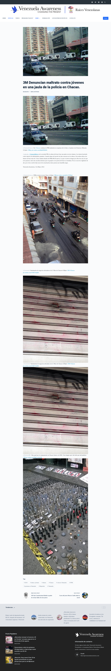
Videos (17, 18)
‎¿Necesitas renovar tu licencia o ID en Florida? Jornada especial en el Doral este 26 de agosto (25, 639)
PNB (71, 582)
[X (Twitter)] (98, 2)
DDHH (37, 18)
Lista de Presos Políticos (59, 18)
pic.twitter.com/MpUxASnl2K (34, 457)
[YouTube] (102, 2)
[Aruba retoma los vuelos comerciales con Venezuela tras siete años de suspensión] (33, 617)
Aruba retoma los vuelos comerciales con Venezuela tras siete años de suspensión (46, 617)
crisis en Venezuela (61, 582)
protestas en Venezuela (30, 586)
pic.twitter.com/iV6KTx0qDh (31, 272)
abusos (44, 582)
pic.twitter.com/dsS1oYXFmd (64, 175)
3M (55, 175)
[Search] (104, 2)
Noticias (10, 18)
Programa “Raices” (27, 18)
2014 (25, 582)
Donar (105, 18)
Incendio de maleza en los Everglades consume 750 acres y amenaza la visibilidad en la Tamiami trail (97, 617)
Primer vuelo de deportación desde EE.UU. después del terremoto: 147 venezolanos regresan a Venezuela (15, 617)
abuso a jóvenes (34, 582)
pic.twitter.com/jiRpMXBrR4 (39, 150)
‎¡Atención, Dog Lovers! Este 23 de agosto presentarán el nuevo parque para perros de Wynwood (24, 659)
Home (4, 18)
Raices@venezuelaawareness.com (90, 655)
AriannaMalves (34, 154)
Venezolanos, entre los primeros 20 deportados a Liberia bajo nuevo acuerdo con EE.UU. (25, 649)
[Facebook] (95, 2)
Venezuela (50, 586)
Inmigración (46, 18)
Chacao (37, 148)
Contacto (72, 18)
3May (29, 150)
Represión (42, 586)
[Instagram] (92, 2)
